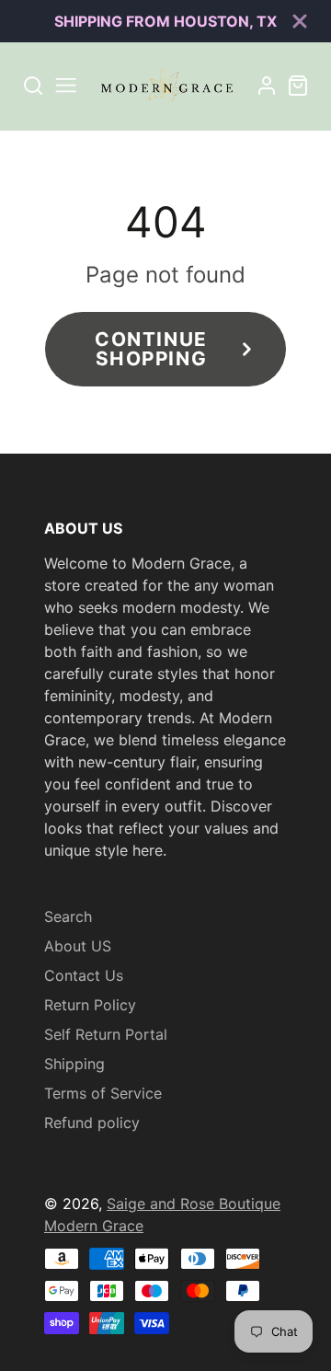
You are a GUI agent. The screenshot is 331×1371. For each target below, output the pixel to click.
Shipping (74, 1063)
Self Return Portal (105, 1034)
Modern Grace (93, 1225)
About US (77, 946)
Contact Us (83, 975)
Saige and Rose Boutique (193, 1203)
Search (68, 916)
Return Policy (90, 1005)
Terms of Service (103, 1093)
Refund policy (92, 1122)
